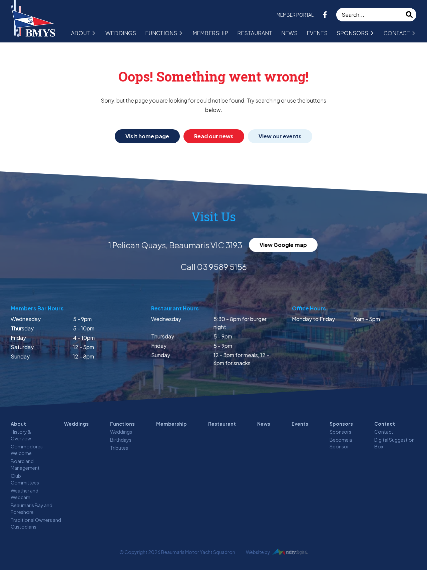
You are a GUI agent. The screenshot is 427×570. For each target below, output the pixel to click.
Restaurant (254, 32)
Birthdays (120, 440)
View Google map (283, 244)
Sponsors (352, 32)
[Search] (409, 14)
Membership (210, 32)
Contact (397, 32)
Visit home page (147, 136)
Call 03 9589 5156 (213, 267)
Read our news (214, 136)
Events (317, 32)
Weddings (120, 32)
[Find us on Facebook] (325, 14)
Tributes (119, 448)
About (80, 32)
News (289, 32)
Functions (161, 32)
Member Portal (295, 15)
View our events (280, 136)
